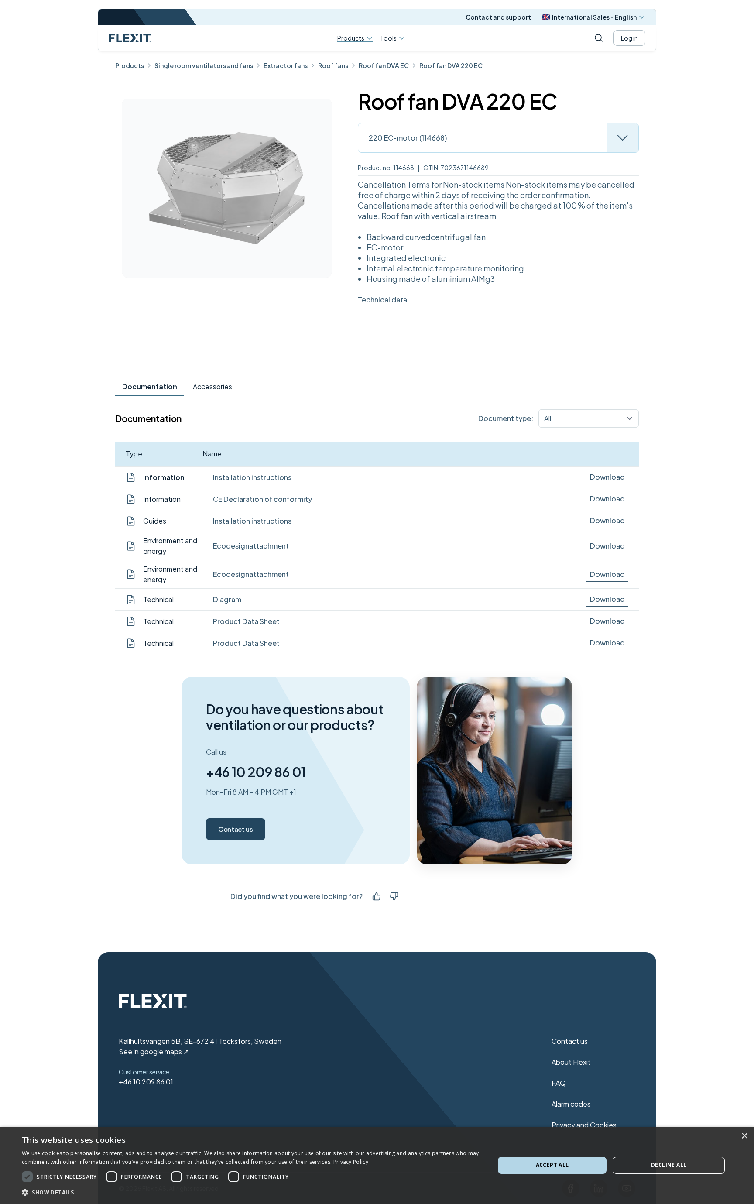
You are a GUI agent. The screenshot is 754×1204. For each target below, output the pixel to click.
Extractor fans (286, 65)
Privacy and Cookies (584, 1124)
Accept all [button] (552, 1165)
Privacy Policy (350, 1162)
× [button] (744, 1136)
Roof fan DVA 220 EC (451, 65)
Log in (629, 38)
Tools (388, 37)
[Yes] (377, 896)
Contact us (235, 829)
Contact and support (498, 17)
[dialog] (377, 1165)
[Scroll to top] (130, 38)
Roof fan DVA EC (384, 65)
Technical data (382, 299)
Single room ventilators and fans (203, 65)
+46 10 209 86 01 (256, 772)
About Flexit (571, 1062)
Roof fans (333, 65)
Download (607, 476)
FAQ (559, 1082)
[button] (251, 1192)
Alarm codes (571, 1103)
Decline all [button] (668, 1165)
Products (350, 38)
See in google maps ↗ (154, 1051)
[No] (394, 896)
